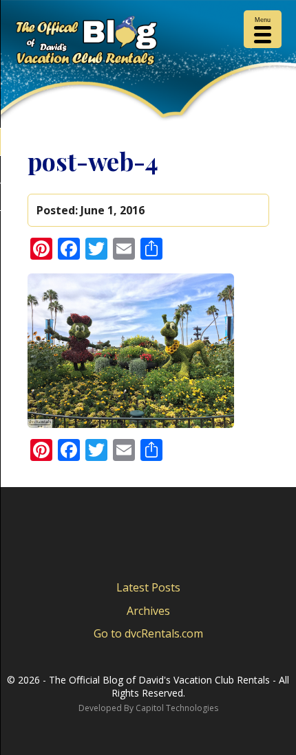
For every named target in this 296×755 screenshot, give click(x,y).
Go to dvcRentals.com (148, 633)
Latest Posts (148, 587)
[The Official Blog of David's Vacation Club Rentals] (148, 43)
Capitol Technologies (177, 708)
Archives (148, 610)
